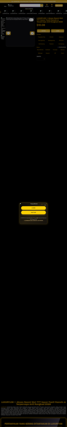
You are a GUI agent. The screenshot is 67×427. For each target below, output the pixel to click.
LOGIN (33, 208)
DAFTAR (33, 212)
